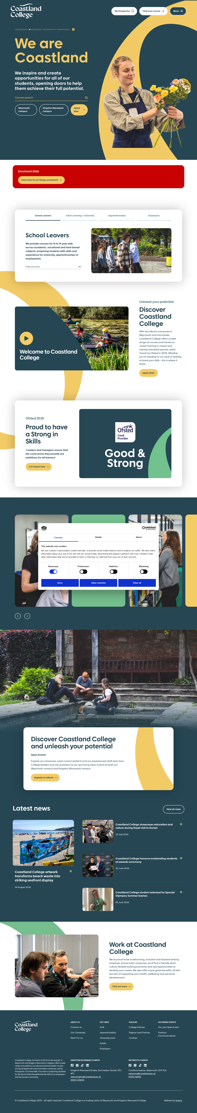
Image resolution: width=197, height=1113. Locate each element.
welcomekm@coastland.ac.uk (86, 1076)
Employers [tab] (154, 215)
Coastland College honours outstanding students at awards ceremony (146, 860)
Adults (103, 1043)
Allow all (137, 583)
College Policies (137, 1027)
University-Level (107, 1038)
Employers (105, 1048)
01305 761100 (135, 1076)
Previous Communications (166, 1034)
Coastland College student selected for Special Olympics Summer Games (145, 894)
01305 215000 (77, 1080)
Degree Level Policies (139, 1032)
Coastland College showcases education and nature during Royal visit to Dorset (144, 826)
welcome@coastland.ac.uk (142, 1073)
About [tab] (139, 537)
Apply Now (77, 110)
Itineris (179, 1100)
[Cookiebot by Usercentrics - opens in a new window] (144, 528)
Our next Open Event (168, 1027)
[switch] (83, 571)
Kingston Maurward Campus (53, 110)
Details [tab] (98, 537)
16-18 (102, 1027)
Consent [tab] (58, 537)
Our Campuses (78, 1032)
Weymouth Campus (24, 110)
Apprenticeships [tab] (117, 215)
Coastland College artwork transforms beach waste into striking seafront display (37, 876)
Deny (59, 583)
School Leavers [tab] (43, 215)
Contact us (76, 1027)
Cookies (133, 1038)
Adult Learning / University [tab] (80, 215)
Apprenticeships (108, 1032)
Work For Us (77, 1038)
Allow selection (98, 583)
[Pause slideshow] (73, 29)
